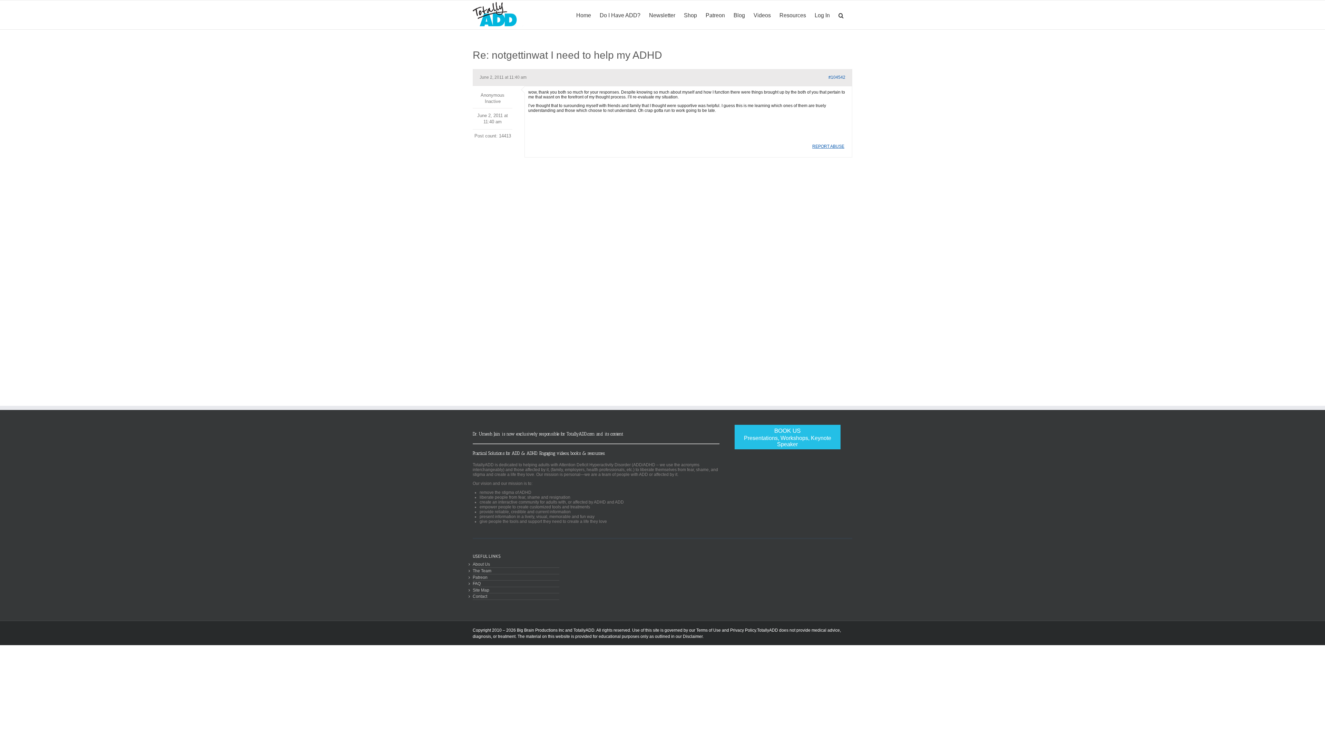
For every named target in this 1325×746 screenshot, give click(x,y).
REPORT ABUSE (828, 146)
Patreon (480, 577)
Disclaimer (693, 636)
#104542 (836, 77)
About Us (481, 564)
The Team (482, 570)
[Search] (841, 14)
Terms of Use (708, 630)
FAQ (477, 583)
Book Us (787, 437)
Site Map (481, 590)
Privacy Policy (743, 630)
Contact (480, 596)
